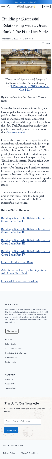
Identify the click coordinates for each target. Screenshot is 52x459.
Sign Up (11, 430)
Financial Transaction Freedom (19, 281)
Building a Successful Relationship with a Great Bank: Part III (25, 242)
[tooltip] (43, 43)
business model (16, 132)
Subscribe (33, 2)
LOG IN (46, 6)
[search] (8, 6)
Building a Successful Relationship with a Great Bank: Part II (25, 231)
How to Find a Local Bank (17, 262)
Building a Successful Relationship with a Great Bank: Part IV (25, 253)
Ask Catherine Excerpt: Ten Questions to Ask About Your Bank (25, 272)
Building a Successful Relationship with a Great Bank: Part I (25, 220)
